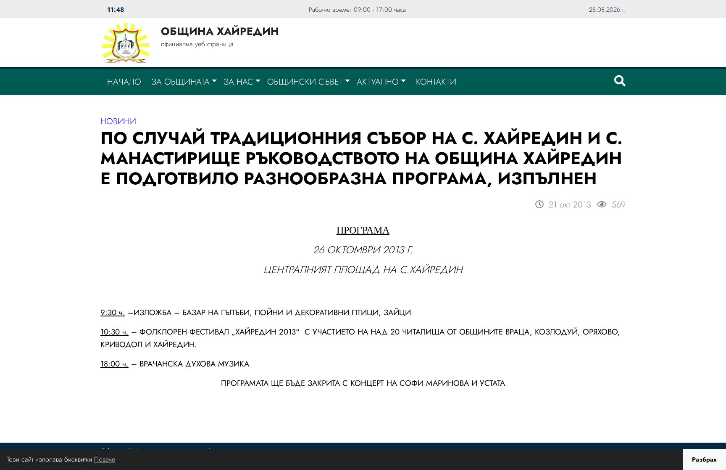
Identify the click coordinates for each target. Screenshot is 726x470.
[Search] (620, 82)
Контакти (436, 82)
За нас (238, 82)
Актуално (378, 82)
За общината (180, 82)
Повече (104, 459)
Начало (124, 82)
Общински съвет (305, 82)
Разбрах (704, 459)
